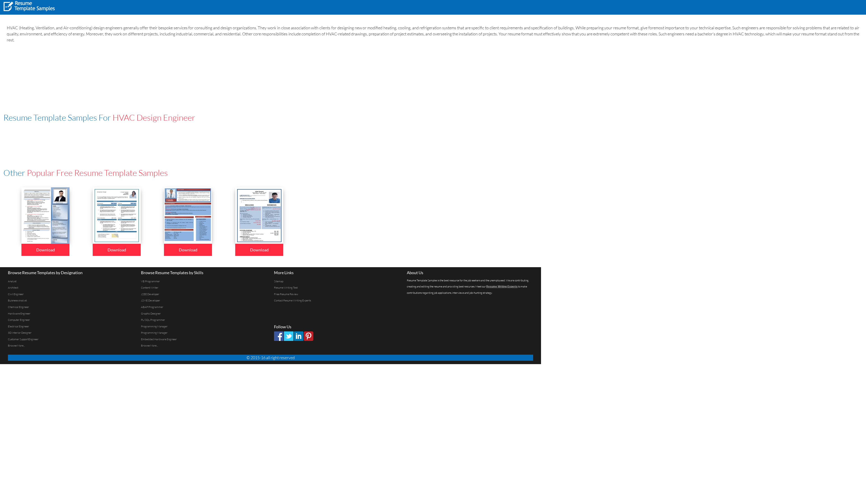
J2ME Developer (150, 300)
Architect (13, 287)
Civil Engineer (16, 294)
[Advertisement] (806, 7)
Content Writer (149, 287)
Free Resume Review (286, 294)
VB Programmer (150, 281)
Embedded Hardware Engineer (159, 339)
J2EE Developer (150, 294)
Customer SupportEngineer (23, 339)
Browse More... (16, 345)
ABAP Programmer (152, 307)
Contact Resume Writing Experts (292, 300)
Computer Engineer (19, 320)
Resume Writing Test (286, 287)
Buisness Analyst (17, 300)
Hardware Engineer (19, 313)
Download (45, 249)
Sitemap (278, 281)
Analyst (12, 281)
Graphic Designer (151, 313)
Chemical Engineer (18, 307)
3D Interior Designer (20, 332)
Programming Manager (154, 326)
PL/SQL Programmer (153, 320)
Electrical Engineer (18, 326)
